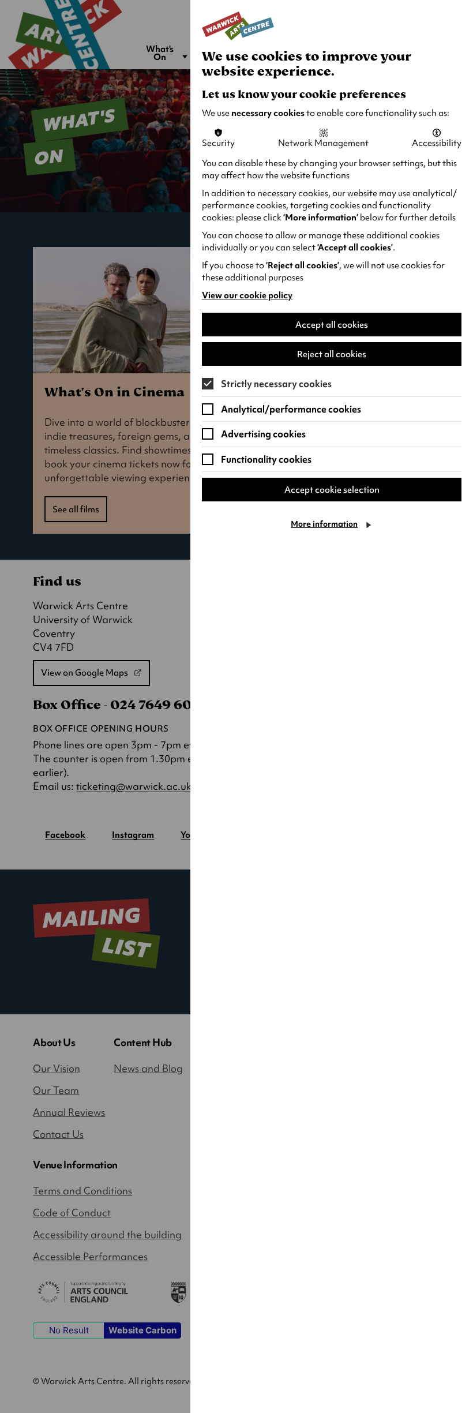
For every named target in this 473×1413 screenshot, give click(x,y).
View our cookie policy (247, 295)
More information (324, 524)
